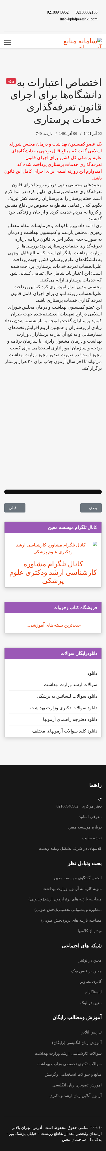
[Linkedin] (20, 12)
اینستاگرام (93, 992)
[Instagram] (29, 18)
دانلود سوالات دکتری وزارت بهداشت (63, 707)
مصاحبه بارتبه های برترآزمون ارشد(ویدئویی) (65, 899)
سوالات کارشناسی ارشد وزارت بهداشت (68, 1053)
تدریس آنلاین (91, 1032)
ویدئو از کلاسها (90, 931)
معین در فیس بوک (86, 971)
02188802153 (87, 12)
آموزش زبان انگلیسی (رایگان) (77, 1043)
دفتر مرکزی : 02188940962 (79, 806)
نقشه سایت (92, 838)
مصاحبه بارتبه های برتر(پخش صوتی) (71, 920)
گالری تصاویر (91, 981)
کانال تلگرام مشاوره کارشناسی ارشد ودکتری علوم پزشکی (53, 572)
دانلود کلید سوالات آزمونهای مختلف (64, 731)
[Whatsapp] (20, 18)
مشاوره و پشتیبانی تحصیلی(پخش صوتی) (68, 909)
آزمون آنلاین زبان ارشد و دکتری (75, 1096)
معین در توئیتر (90, 960)
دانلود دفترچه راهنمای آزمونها (70, 719)
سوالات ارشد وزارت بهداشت (70, 684)
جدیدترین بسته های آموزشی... (53, 625)
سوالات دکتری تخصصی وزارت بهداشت (69, 1064)
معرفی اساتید (90, 817)
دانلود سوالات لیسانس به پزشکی (67, 696)
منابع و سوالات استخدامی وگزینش (73, 1074)
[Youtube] (29, 12)
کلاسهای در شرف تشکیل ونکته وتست (70, 848)
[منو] (7, 42)
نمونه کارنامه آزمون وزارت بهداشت (72, 889)
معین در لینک (91, 1003)
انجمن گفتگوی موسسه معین (78, 878)
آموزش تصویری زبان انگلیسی (77, 1085)
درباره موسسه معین (85, 827)
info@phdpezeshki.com (79, 19)
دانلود (92, 673)
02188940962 (58, 12)
